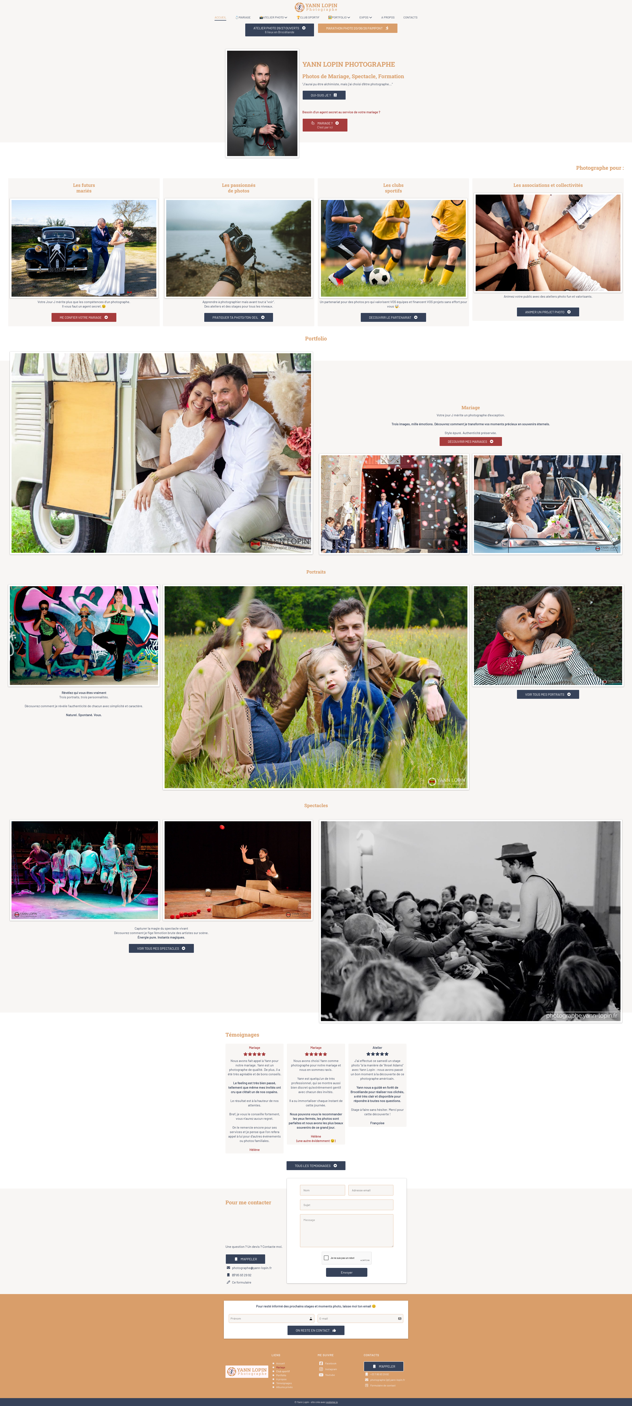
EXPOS (364, 17)
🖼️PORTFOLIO (337, 17)
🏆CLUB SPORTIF (308, 17)
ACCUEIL (220, 17)
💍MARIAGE (243, 17)
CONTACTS (410, 17)
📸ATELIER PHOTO (271, 17)
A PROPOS (388, 17)
